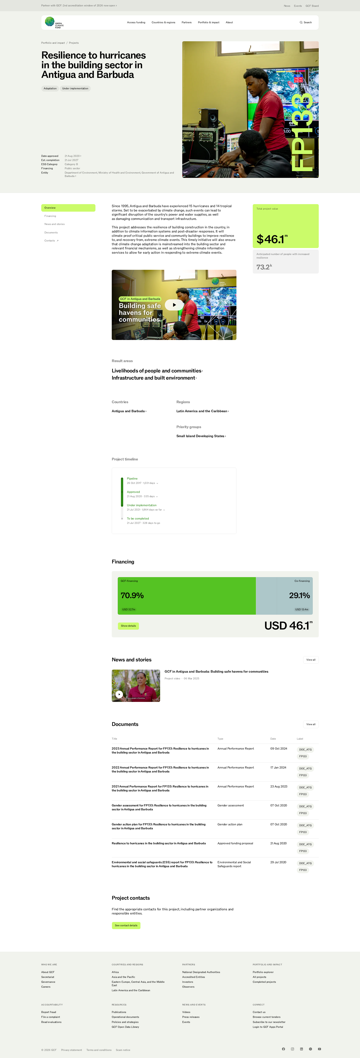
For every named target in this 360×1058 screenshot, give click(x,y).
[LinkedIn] (301, 1048)
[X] (310, 1048)
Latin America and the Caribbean (131, 990)
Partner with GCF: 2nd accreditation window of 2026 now (78, 5)
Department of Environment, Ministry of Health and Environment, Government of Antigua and (119, 174)
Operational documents (125, 1017)
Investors (187, 982)
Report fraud (48, 1012)
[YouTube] (319, 1048)
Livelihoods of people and (156, 370)
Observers (188, 987)
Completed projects (264, 982)
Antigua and (128, 411)
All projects (259, 977)
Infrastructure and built (153, 377)
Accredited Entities (193, 977)
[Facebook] (283, 1048)
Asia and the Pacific (123, 977)
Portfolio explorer (263, 972)
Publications (119, 1012)
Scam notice (123, 1050)
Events (298, 6)
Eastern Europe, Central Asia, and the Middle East (138, 983)
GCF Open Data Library (125, 1027)
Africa (115, 972)
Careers (45, 987)
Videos (186, 1012)
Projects (74, 43)
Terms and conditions (98, 1050)
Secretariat (47, 977)
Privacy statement (71, 1050)
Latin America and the (201, 411)
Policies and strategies (125, 1022)
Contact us (259, 1012)
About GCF (48, 972)
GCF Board (312, 6)
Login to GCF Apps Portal (268, 1027)
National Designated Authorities (201, 972)
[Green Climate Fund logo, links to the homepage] (56, 22)
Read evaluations (51, 1022)
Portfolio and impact (53, 43)
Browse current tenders (266, 1017)
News (287, 6)
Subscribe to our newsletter (269, 1022)
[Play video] (174, 305)
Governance (48, 982)
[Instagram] (292, 1048)
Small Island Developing (200, 436)
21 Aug (72, 156)
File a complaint (50, 1017)
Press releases (191, 1017)
